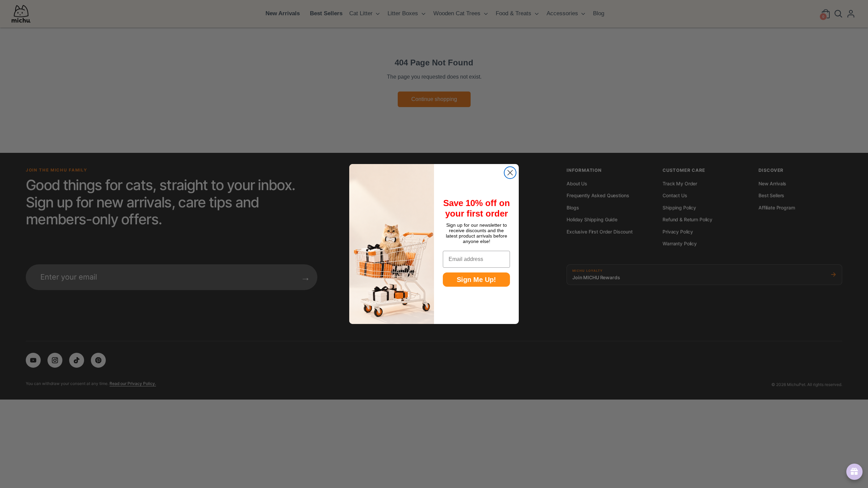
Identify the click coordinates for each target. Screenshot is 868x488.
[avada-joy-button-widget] (853, 472)
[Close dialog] (510, 173)
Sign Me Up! (476, 279)
